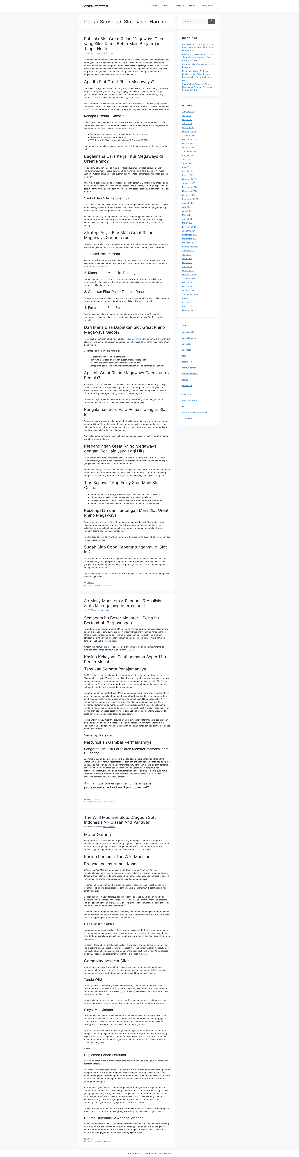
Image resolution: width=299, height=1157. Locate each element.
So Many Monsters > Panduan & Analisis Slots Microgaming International (122, 603)
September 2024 (190, 199)
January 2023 (188, 278)
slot (184, 406)
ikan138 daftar (189, 368)
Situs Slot (90, 583)
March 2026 (188, 127)
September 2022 (190, 294)
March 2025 (187, 175)
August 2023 (188, 251)
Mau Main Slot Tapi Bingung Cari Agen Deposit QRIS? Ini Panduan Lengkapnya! (197, 47)
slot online (187, 362)
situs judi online (134, 339)
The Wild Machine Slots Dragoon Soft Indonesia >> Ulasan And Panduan (120, 820)
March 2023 (188, 270)
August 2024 (188, 203)
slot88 (185, 380)
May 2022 (187, 298)
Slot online (187, 418)
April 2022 (187, 302)
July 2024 (186, 207)
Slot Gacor (166, 6)
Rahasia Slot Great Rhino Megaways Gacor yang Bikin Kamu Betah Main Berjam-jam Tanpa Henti (125, 43)
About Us (192, 6)
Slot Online (152, 6)
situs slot (186, 344)
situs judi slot (188, 332)
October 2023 (188, 243)
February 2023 (189, 274)
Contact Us (179, 6)
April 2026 (187, 123)
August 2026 (188, 112)
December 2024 (189, 187)
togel (184, 356)
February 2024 (189, 227)
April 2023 (187, 266)
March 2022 (187, 306)
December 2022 (189, 282)
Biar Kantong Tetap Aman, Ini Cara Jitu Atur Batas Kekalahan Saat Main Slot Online (198, 57)
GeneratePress (165, 1153)
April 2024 (187, 219)
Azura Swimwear (96, 6)
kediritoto (108, 647)
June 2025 (187, 163)
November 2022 (189, 286)
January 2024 (188, 231)
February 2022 (189, 310)
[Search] (211, 21)
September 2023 (190, 247)
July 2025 (186, 159)
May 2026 (187, 119)
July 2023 (186, 255)
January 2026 (188, 135)
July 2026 (186, 115)
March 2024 (188, 223)
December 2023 (189, 235)
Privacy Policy (207, 6)
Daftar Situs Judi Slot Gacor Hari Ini (100, 585)
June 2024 (187, 211)
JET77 (118, 903)
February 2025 (189, 179)
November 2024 (190, 191)
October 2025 (188, 147)
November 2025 (189, 143)
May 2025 (187, 167)
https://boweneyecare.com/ (195, 412)
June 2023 (187, 258)
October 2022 (188, 290)
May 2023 (187, 262)
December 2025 (189, 139)
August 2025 (188, 155)
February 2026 (189, 131)
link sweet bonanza (191, 400)
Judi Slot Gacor (93, 799)
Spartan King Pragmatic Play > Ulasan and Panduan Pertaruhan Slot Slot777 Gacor (197, 87)
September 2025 (190, 151)
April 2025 (187, 171)
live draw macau (190, 374)
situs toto (186, 350)
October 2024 (188, 195)
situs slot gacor (189, 338)
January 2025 (188, 183)
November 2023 (190, 239)
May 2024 (187, 215)
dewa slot (186, 394)
